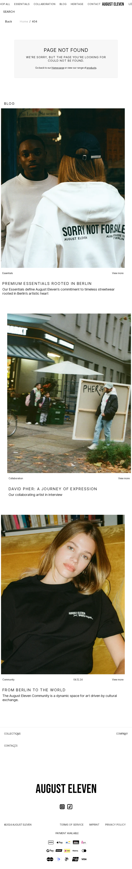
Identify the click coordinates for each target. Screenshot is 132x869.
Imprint (94, 824)
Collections (12, 733)
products (91, 67)
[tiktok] (69, 806)
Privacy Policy (115, 824)
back (8, 21)
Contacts (10, 745)
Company (122, 733)
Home (24, 21)
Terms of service (72, 824)
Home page (58, 67)
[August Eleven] (113, 4)
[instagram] (62, 806)
